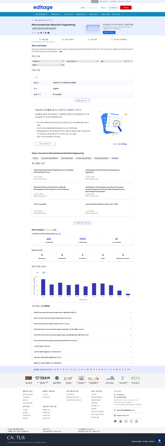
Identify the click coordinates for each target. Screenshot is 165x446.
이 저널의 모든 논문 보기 (82, 223)
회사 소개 (120, 1)
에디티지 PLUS (93, 14)
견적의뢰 (125, 8)
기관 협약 (113, 1)
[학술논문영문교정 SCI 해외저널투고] (43, 7)
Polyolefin (115, 158)
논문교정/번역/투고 (41, 14)
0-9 (128, 369)
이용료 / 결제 (105, 14)
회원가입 (114, 8)
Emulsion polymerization (83, 158)
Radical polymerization (101, 158)
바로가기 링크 (103, 1)
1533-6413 (92, 7)
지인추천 (95, 1)
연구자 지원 (116, 14)
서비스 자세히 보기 (45, 144)
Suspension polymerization (49, 158)
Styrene (35, 158)
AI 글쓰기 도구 (68, 14)
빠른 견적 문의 (109, 32)
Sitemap (128, 1)
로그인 (105, 8)
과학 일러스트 (55, 14)
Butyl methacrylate (67, 158)
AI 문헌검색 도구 (81, 14)
